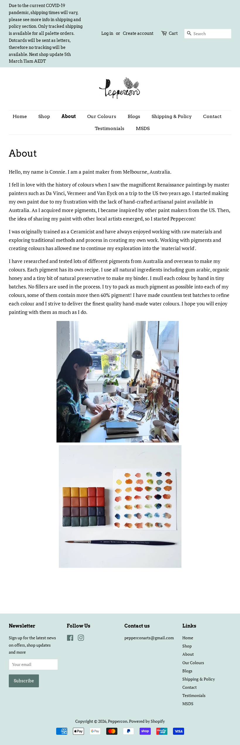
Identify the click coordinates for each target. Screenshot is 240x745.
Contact (212, 116)
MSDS (143, 128)
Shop (44, 116)
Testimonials (109, 128)
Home (20, 116)
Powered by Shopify (147, 721)
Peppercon (117, 721)
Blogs (134, 116)
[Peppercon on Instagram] (81, 639)
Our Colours (101, 116)
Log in (107, 33)
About (68, 116)
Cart (173, 33)
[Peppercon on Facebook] (70, 639)
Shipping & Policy (172, 116)
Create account (138, 33)
